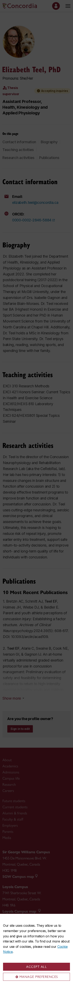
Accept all (36, 967)
